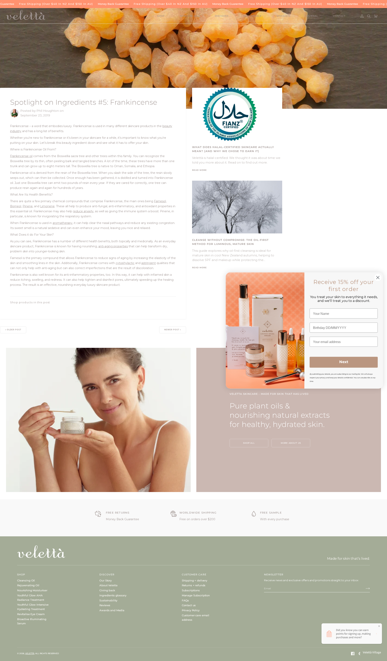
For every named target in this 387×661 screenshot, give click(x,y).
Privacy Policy (191, 610)
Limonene (47, 206)
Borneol (15, 206)
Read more (199, 170)
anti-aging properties (113, 246)
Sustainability (108, 600)
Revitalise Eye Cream (31, 614)
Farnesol (160, 201)
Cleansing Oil (26, 580)
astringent (148, 263)
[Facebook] (353, 653)
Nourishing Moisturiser (32, 590)
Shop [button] (21, 574)
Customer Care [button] (194, 574)
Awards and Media (111, 610)
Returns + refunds (194, 585)
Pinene (28, 206)
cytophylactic (125, 263)
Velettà (29, 653)
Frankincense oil (21, 156)
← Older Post (13, 330)
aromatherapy (62, 223)
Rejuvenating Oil (28, 585)
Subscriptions (191, 590)
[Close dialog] (377, 277)
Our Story (105, 580)
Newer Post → (172, 330)
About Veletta (108, 585)
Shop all (249, 443)
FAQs (185, 600)
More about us (291, 443)
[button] (168, 16)
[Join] (364, 588)
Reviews (104, 605)
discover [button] (106, 574)
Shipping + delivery (194, 580)
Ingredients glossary (112, 595)
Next (343, 362)
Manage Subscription (196, 595)
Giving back (107, 590)
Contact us (189, 605)
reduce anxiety (83, 211)
